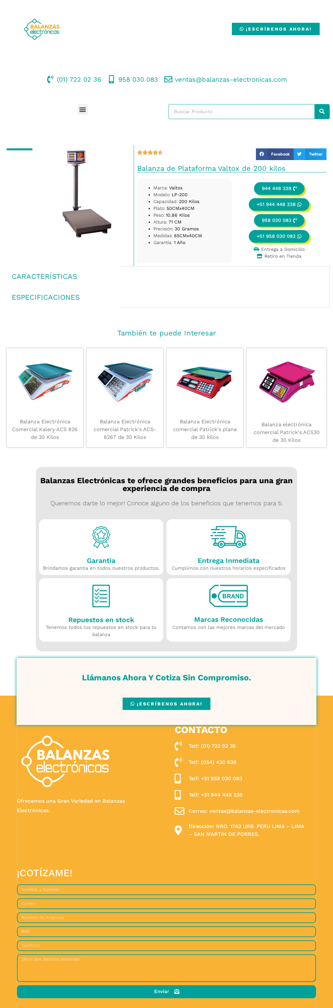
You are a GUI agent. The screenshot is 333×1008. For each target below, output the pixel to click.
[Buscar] (321, 111)
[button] (82, 109)
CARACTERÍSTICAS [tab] (44, 276)
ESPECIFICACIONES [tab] (46, 297)
